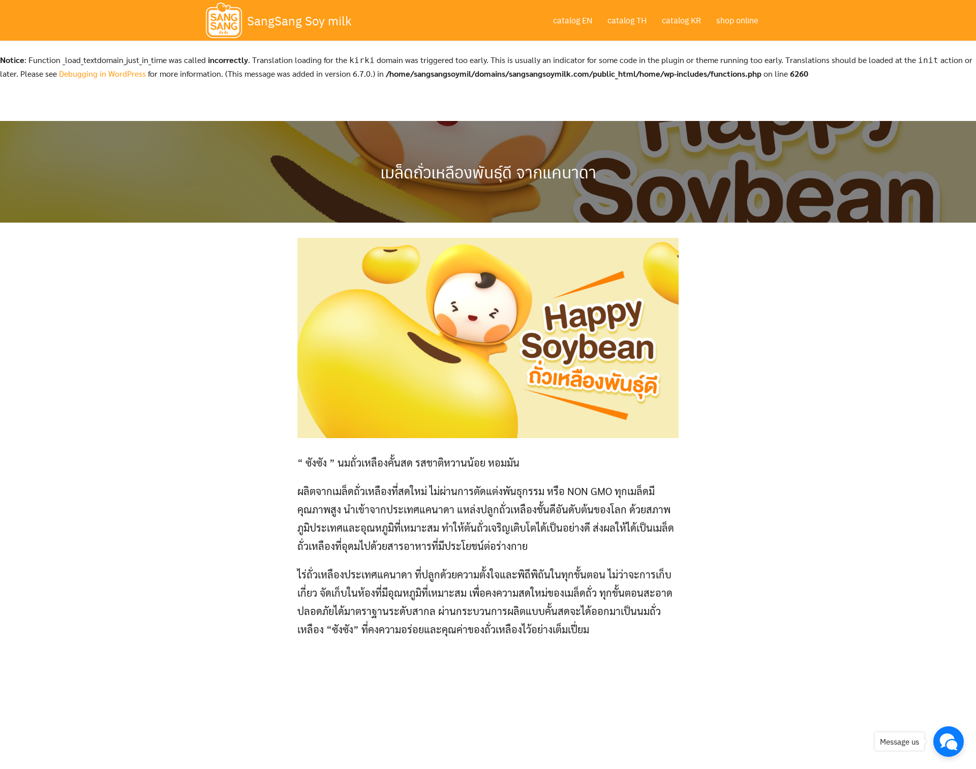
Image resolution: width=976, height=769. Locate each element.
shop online (737, 20)
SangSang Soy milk (299, 20)
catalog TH (627, 20)
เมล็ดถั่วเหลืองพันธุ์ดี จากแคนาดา (488, 171)
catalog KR (681, 20)
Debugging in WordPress (102, 73)
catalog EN (572, 20)
